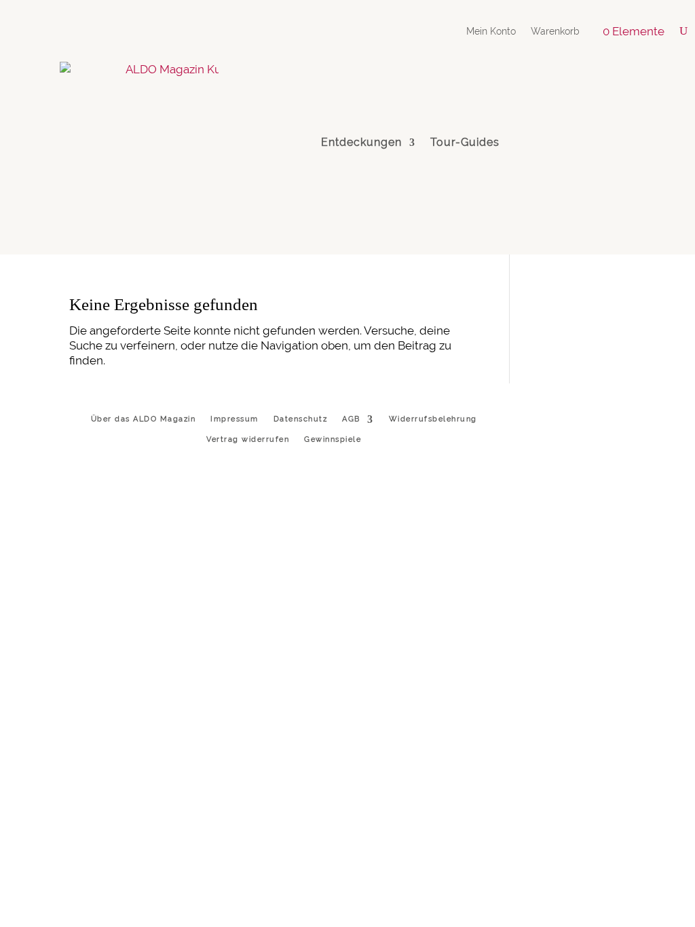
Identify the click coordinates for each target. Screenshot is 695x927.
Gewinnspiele (332, 439)
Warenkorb (555, 31)
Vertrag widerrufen (247, 439)
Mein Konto (491, 31)
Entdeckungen (361, 142)
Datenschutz (301, 419)
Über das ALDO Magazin (143, 419)
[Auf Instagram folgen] (538, 142)
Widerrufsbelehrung (433, 419)
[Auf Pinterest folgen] (570, 142)
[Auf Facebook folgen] (634, 142)
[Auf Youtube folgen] (602, 142)
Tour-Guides (465, 142)
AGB (351, 419)
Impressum (234, 419)
